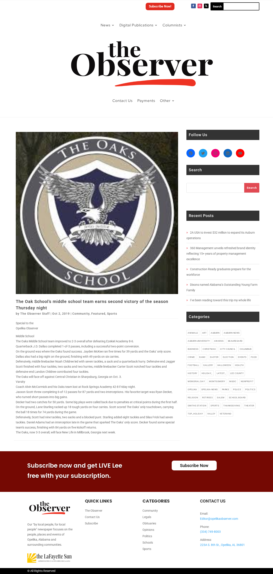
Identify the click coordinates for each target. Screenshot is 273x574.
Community (81, 313)
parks (225, 389)
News (105, 25)
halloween (224, 365)
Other (165, 100)
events (242, 357)
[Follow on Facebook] (193, 6)
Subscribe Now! (160, 6)
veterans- (226, 414)
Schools (147, 542)
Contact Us (122, 100)
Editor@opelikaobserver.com (219, 518)
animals (193, 333)
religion (193, 397)
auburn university (199, 341)
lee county (237, 373)
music (233, 381)
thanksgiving (231, 405)
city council (227, 349)
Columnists (172, 25)
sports (215, 405)
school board (237, 397)
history (192, 373)
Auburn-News (232, 333)
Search (252, 187)
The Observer (93, 510)
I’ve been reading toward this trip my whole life (220, 300)
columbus (246, 349)
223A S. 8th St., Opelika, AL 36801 (222, 545)
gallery (208, 365)
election (228, 357)
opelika (192, 389)
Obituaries (149, 523)
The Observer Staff (35, 313)
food (254, 357)
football (193, 365)
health (239, 365)
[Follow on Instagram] (199, 6)
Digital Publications (136, 25)
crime (191, 357)
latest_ (221, 373)
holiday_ (207, 373)
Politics (147, 536)
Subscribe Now (194, 465)
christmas (209, 349)
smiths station (197, 405)
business (193, 349)
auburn (215, 333)
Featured (98, 313)
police (237, 389)
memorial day (196, 381)
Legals (146, 517)
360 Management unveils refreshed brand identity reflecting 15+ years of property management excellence (221, 253)
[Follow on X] (206, 6)
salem (221, 397)
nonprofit (247, 381)
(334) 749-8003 (210, 531)
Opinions (148, 529)
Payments (146, 100)
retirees (207, 397)
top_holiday (195, 414)
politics (250, 389)
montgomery (217, 381)
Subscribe (91, 523)
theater (249, 405)
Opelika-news (209, 389)
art (204, 333)
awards (219, 341)
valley (211, 414)
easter (214, 357)
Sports (112, 313)
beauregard (235, 341)
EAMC (202, 357)
